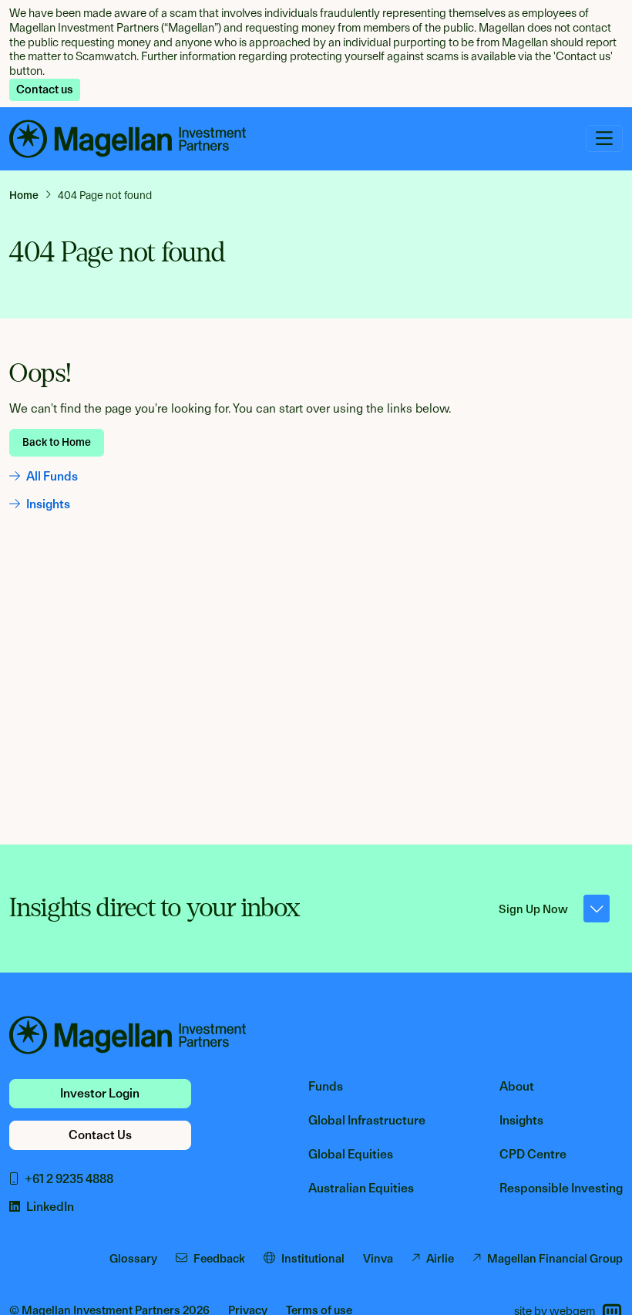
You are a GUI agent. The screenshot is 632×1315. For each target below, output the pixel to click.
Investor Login (100, 1093)
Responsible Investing (561, 1188)
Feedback (219, 1259)
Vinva (378, 1259)
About (516, 1086)
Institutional (313, 1259)
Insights (48, 504)
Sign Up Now (533, 909)
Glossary (133, 1259)
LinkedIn (50, 1206)
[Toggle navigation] (604, 138)
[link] (30, 195)
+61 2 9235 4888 (69, 1179)
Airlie (440, 1259)
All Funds (52, 476)
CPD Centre (532, 1154)
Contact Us (100, 1135)
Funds (325, 1086)
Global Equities (350, 1154)
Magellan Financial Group (555, 1259)
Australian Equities (361, 1188)
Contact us (44, 89)
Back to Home (56, 442)
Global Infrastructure (366, 1120)
